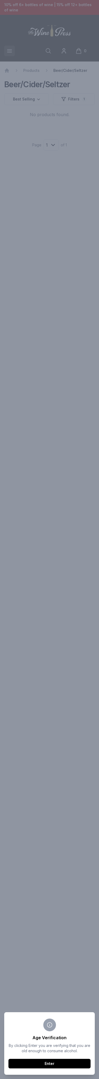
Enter (49, 1063)
